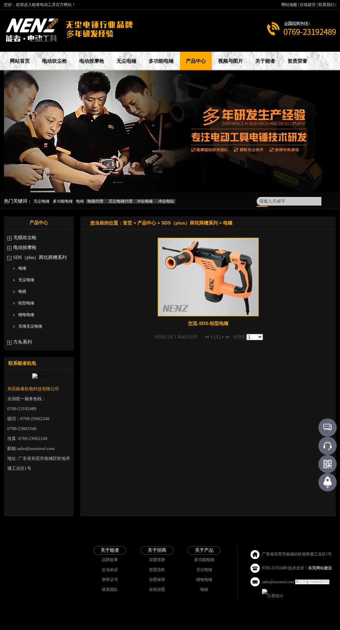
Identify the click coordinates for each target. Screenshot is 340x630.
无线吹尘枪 (25, 237)
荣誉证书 (110, 579)
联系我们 (326, 4)
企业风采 (110, 569)
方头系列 (22, 342)
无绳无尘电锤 (30, 326)
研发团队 (110, 589)
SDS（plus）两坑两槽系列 (40, 257)
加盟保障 (157, 579)
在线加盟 (157, 589)
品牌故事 (110, 559)
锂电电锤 (26, 314)
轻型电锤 (26, 303)
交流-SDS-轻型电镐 (208, 323)
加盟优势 (157, 559)
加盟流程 (157, 569)
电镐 (22, 291)
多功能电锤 (204, 559)
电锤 (22, 268)
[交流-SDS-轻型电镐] (208, 315)
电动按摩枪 (25, 247)
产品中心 (146, 222)
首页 (127, 222)
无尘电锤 (26, 280)
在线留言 (308, 4)
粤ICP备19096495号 (312, 582)
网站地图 (289, 4)
